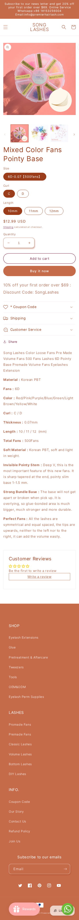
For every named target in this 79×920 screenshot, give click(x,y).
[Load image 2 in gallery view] (39, 133)
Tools (13, 677)
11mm (33, 211)
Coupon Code (19, 801)
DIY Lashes (17, 774)
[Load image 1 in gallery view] (19, 133)
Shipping (8, 227)
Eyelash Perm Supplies (26, 697)
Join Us (14, 841)
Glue (12, 647)
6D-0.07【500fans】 (25, 176)
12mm (54, 211)
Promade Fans (20, 724)
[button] (5, 27)
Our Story (16, 811)
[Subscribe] (65, 869)
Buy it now (39, 271)
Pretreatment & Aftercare (28, 657)
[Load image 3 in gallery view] (59, 133)
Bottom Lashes (20, 764)
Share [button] (12, 341)
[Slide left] (5, 134)
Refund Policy (19, 831)
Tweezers (16, 667)
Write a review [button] (39, 577)
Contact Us (17, 821)
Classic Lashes (20, 744)
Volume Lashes (20, 754)
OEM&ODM (17, 687)
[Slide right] (74, 134)
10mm (13, 211)
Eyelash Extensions (23, 637)
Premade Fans (20, 734)
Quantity (9, 234)
